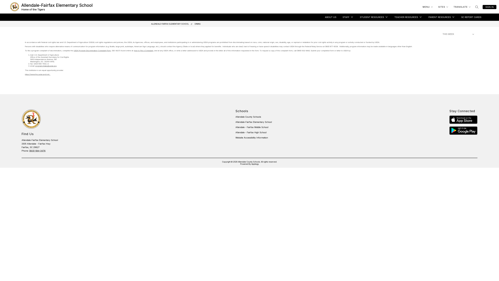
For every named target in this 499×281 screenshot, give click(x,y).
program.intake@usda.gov (46, 66)
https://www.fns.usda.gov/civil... (37, 74)
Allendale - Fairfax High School (251, 132)
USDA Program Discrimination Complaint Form (92, 51)
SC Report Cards (471, 17)
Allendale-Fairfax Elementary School (170, 24)
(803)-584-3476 (37, 150)
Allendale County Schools (248, 117)
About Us (330, 17)
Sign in (489, 7)
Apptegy (255, 164)
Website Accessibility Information (251, 137)
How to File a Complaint (143, 51)
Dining (198, 24)
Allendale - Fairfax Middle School (251, 127)
